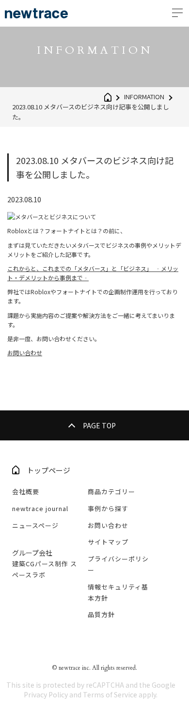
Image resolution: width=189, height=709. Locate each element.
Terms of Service (110, 694)
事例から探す (108, 508)
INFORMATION (144, 96)
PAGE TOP (99, 425)
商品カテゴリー (111, 491)
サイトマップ (108, 541)
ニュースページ (35, 525)
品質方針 (101, 614)
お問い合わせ (24, 352)
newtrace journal (40, 508)
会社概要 (25, 491)
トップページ (48, 470)
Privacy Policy (46, 694)
